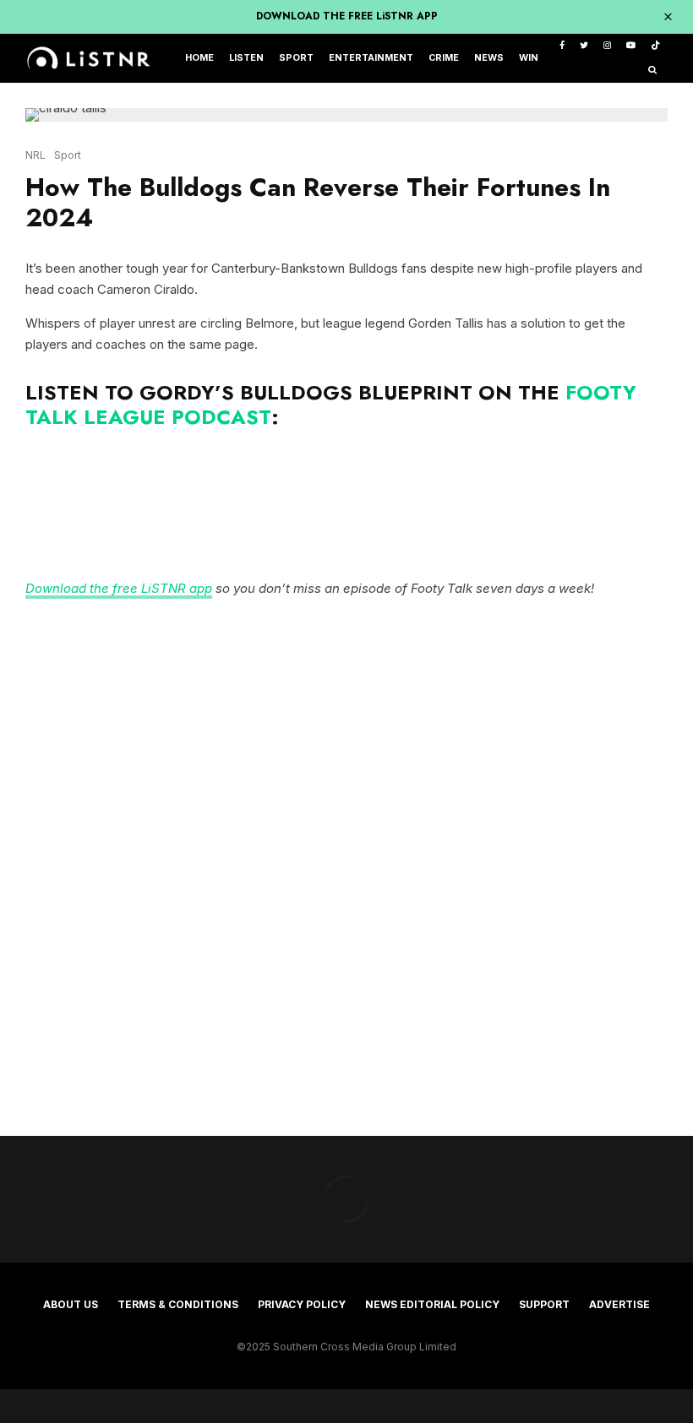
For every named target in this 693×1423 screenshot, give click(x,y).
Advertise (619, 1304)
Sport (296, 57)
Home (199, 57)
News (489, 57)
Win (528, 57)
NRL (35, 155)
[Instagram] (607, 46)
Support (544, 1304)
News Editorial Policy (432, 1304)
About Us (70, 1304)
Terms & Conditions (177, 1304)
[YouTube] (630, 46)
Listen (246, 57)
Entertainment (371, 57)
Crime (443, 57)
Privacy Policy (302, 1304)
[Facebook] (562, 46)
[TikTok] (655, 46)
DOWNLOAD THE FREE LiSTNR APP (347, 16)
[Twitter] (584, 46)
